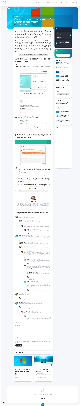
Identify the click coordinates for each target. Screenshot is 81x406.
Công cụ (67, 2)
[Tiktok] (44, 398)
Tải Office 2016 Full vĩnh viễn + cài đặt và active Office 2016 (65, 107)
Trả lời (20, 218)
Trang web (17, 337)
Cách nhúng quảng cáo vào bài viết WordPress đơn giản (64, 112)
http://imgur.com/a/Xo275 (33, 272)
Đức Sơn (20, 235)
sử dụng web (37, 190)
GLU (19, 293)
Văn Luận (20, 302)
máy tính (32, 190)
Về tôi (73, 2)
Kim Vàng (20, 216)
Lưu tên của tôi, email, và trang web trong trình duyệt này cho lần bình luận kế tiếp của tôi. (32, 342)
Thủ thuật (49, 2)
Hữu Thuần (18, 24)
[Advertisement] (63, 148)
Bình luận (17, 325)
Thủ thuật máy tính (18, 16)
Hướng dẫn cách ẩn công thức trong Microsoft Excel (65, 103)
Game (62, 2)
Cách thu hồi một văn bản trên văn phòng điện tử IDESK (65, 67)
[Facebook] (41, 398)
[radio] (30, 186)
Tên (16, 333)
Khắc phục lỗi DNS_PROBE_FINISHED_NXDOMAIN (65, 120)
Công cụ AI (44, 2)
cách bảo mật (20, 190)
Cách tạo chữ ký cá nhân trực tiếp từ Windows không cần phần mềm (65, 72)
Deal (59, 2)
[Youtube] (42, 398)
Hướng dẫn (55, 2)
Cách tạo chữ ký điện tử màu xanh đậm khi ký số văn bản (65, 63)
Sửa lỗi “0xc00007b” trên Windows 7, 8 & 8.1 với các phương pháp (43, 371)
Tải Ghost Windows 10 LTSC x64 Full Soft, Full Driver (65, 76)
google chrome (27, 190)
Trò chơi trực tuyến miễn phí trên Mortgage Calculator (64, 80)
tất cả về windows (44, 190)
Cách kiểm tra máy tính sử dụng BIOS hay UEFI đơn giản (22, 371)
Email (35, 333)
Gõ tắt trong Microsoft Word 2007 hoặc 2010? (64, 116)
